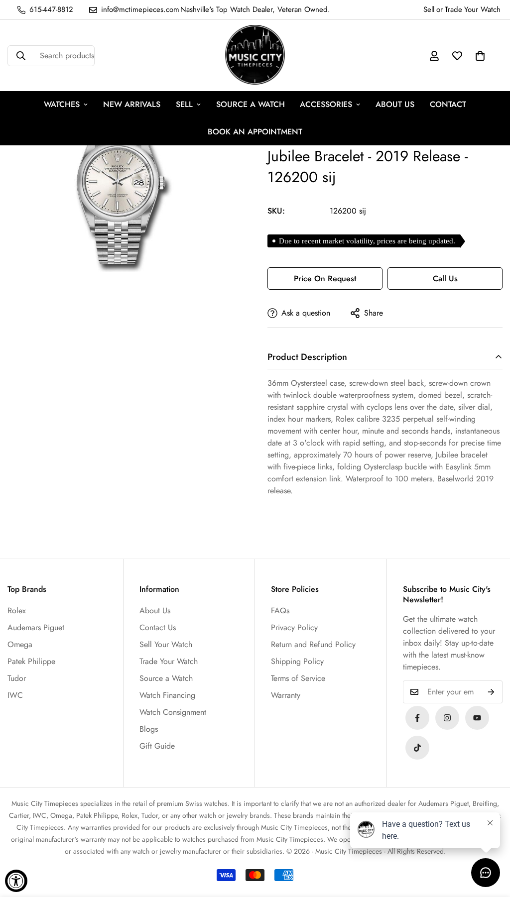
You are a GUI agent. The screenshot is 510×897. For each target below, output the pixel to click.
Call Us (445, 278)
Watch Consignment (172, 712)
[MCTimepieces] (477, 718)
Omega (19, 644)
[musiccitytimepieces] (417, 718)
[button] (480, 55)
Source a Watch (166, 678)
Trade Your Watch (168, 661)
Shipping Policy (297, 661)
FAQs (280, 610)
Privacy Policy (294, 627)
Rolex (16, 610)
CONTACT (448, 104)
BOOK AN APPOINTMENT (255, 131)
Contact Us (157, 627)
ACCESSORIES (326, 104)
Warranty (285, 695)
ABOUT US (395, 104)
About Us (154, 610)
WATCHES (62, 104)
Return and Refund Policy (313, 644)
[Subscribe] (491, 691)
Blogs (148, 729)
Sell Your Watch (165, 644)
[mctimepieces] (255, 55)
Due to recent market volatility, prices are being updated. (367, 241)
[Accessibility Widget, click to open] (16, 881)
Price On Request (325, 278)
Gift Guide (157, 746)
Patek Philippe (31, 661)
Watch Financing (167, 695)
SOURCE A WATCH (250, 104)
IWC (15, 695)
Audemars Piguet (35, 627)
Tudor (16, 678)
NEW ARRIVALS (131, 104)
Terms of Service (298, 678)
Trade (453, 9)
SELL (184, 104)
